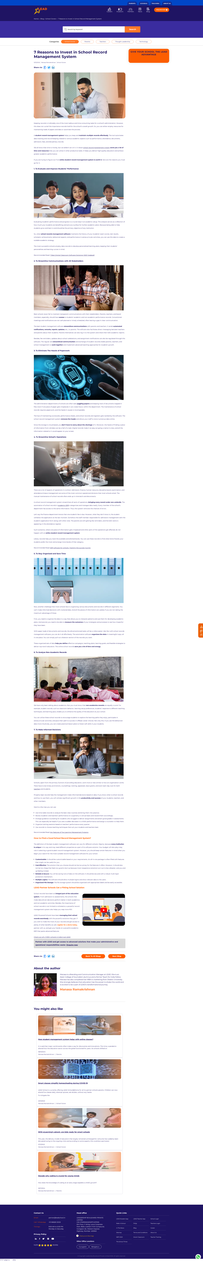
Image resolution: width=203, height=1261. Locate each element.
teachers (37, 789)
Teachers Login (155, 1223)
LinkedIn (35, 1239)
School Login (155, 1219)
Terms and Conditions (140, 1232)
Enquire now (72, 945)
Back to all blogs (93, 956)
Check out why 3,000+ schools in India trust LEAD (52, 937)
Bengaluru (95, 1247)
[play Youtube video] (103, 910)
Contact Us (39, 1213)
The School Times (121, 1241)
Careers (109, 12)
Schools (143, 3)
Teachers (155, 3)
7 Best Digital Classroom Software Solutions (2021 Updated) (72, 255)
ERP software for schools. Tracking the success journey (70, 548)
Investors (120, 12)
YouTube (52, 1239)
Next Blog (116, 956)
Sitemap (119, 1232)
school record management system (96, 148)
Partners (131, 12)
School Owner (51, 19)
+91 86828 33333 (55, 1222)
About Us (167, 3)
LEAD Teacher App (139, 1219)
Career (153, 1228)
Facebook (39, 1239)
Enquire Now (160, 10)
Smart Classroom (139, 1237)
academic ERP (63, 505)
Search (132, 29)
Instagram (48, 1239)
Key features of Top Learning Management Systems (69, 832)
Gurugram (83, 1247)
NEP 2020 (119, 1237)
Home (36, 19)
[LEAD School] (40, 11)
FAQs (135, 1223)
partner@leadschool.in (57, 1218)
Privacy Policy (40, 1234)
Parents (132, 3)
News (140, 12)
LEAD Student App (122, 1219)
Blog (148, 12)
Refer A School (121, 1223)
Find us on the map (86, 1236)
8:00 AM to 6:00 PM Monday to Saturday (56, 1228)
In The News (120, 1228)
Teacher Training (156, 1237)
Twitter (43, 1239)
